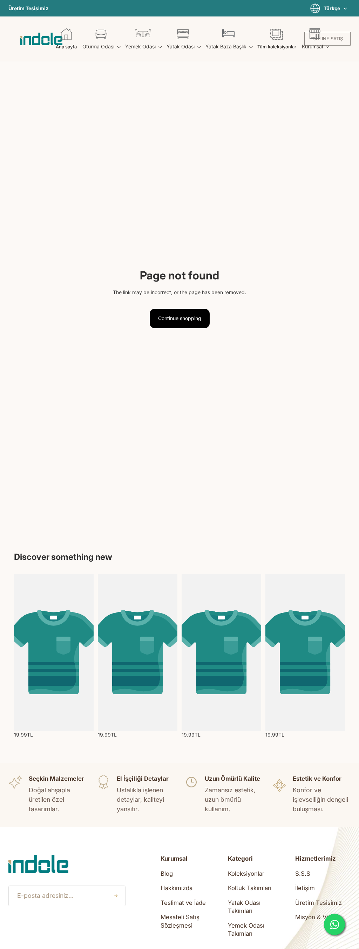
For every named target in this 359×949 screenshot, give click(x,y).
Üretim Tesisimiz (28, 8)
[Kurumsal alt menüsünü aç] (327, 47)
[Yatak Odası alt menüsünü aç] (198, 47)
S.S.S (302, 873)
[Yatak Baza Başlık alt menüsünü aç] (250, 47)
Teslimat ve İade (183, 902)
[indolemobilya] (41, 39)
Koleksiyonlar (246, 873)
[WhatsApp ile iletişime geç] (334, 924)
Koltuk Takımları (249, 888)
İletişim (305, 888)
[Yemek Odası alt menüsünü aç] (159, 47)
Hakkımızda (176, 888)
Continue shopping (179, 318)
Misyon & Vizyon (318, 917)
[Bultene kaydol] (116, 896)
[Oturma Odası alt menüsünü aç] (118, 47)
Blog (167, 873)
